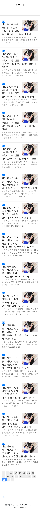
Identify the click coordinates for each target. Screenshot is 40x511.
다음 (8, 479)
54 (12, 476)
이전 (7, 473)
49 (24, 473)
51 (33, 473)
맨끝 (12, 479)
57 (25, 476)
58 (29, 476)
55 (16, 476)
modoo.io (24, 507)
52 (3, 476)
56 (21, 476)
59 (33, 476)
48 (20, 473)
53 (8, 476)
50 (28, 473)
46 (11, 473)
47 (15, 473)
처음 (3, 473)
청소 (3, 21)
